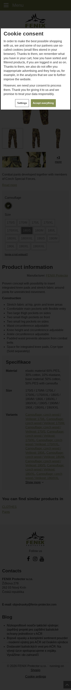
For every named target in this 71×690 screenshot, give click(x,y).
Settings (22, 103)
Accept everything (43, 103)
